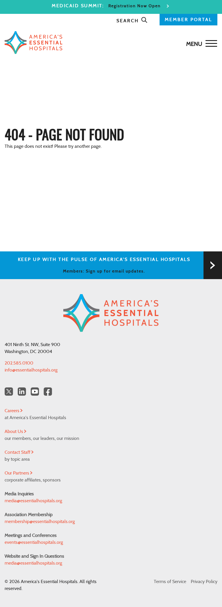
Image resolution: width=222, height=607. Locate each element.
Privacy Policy (204, 581)
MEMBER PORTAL (188, 19)
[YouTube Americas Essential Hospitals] (35, 391)
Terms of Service (170, 581)
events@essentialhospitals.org (34, 542)
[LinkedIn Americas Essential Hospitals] (22, 391)
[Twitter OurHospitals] (9, 391)
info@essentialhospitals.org (31, 370)
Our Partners (17, 473)
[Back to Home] (109, 42)
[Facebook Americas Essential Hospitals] (48, 391)
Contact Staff (18, 452)
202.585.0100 (19, 363)
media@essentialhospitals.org (33, 500)
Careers (13, 410)
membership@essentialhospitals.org (40, 521)
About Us (14, 431)
